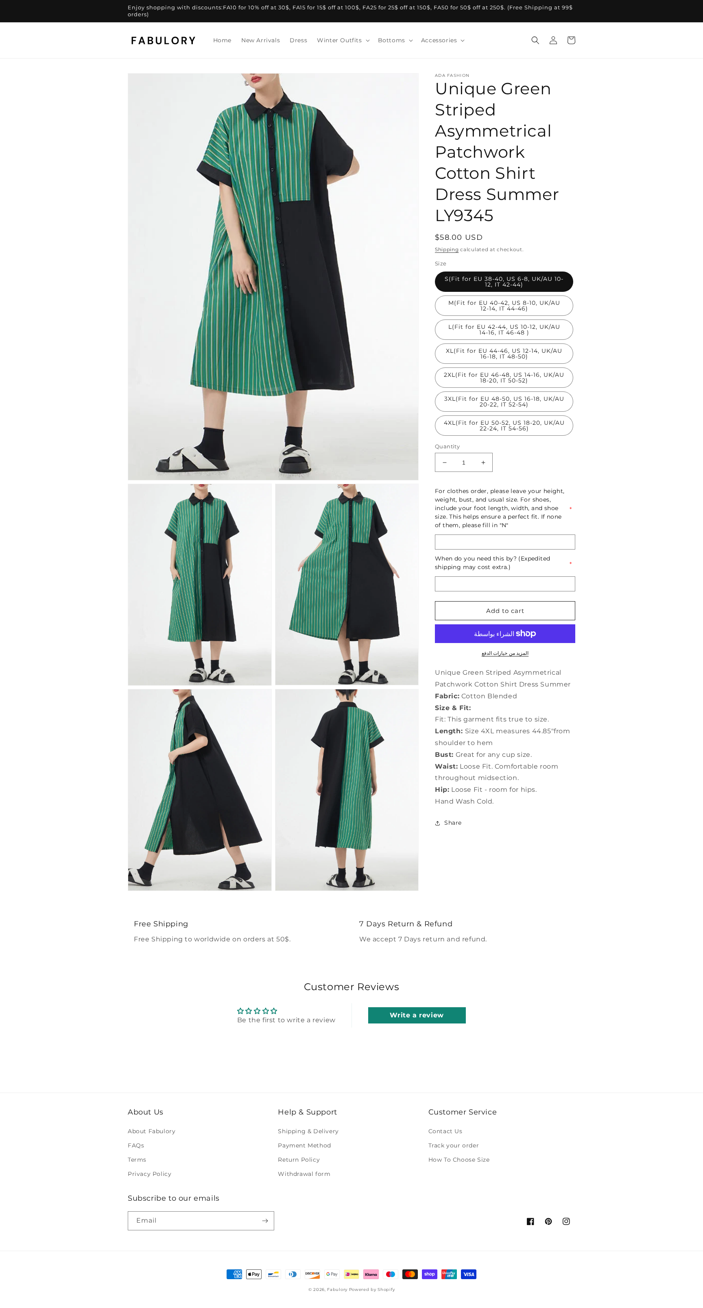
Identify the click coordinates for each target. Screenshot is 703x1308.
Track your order (453, 1145)
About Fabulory (151, 1131)
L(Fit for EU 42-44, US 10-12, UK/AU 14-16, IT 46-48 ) (504, 329)
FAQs (136, 1145)
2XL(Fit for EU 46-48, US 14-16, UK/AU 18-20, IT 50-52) (504, 377)
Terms (137, 1159)
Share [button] (453, 822)
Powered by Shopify (372, 1289)
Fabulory (337, 1289)
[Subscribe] (265, 1220)
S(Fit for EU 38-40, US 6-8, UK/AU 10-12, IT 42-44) (504, 281)
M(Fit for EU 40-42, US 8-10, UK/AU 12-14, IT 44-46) (504, 305)
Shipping (447, 249)
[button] (342, 40)
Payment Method (304, 1145)
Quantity (447, 446)
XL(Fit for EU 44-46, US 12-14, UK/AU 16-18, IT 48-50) (504, 353)
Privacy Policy (149, 1174)
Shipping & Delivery (308, 1131)
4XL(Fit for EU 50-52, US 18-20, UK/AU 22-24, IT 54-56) (504, 425)
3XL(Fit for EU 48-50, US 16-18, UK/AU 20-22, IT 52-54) (504, 401)
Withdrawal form (304, 1174)
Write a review (416, 1015)
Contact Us (445, 1131)
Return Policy (299, 1159)
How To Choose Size (459, 1159)
